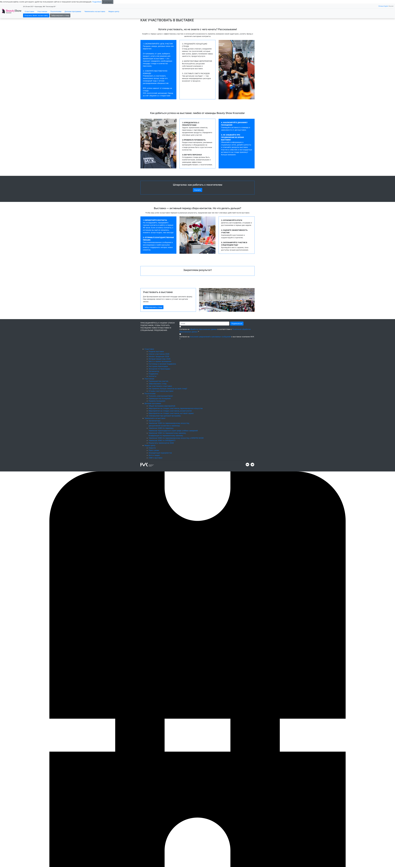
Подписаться (236, 324)
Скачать (197, 190)
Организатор (154, 371)
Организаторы (154, 421)
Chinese (380, 6)
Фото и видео (154, 455)
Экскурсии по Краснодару (159, 369)
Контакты (152, 376)
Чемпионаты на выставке (94, 11)
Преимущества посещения (160, 398)
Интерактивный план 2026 (159, 359)
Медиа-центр (113, 11)
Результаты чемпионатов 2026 (161, 443)
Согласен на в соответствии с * (215, 330)
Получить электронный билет (161, 396)
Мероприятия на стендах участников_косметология (170, 411)
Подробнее (96, 2)
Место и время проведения (160, 361)
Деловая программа (73, 11)
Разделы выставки (156, 351)
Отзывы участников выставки (161, 391)
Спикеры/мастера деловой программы (165, 416)
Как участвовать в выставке (160, 386)
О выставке (29, 11)
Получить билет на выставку (36, 15)
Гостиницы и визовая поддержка (162, 364)
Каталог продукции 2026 (159, 356)
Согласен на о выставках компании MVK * (216, 338)
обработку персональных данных (203, 329)
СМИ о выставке (155, 458)
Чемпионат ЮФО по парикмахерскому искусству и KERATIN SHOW (176, 438)
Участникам (42, 11)
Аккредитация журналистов (160, 453)
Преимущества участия (158, 381)
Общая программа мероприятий (162, 406)
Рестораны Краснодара (158, 366)
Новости (152, 448)
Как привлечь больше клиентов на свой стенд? (168, 389)
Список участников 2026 (159, 354)
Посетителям (55, 11)
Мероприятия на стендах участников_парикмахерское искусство (176, 408)
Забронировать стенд (60, 15)
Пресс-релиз (154, 450)
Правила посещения (157, 401)
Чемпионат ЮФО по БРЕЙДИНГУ (162, 440)
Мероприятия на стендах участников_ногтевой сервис (171, 413)
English (386, 6)
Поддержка (153, 374)
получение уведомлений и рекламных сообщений (210, 337)
